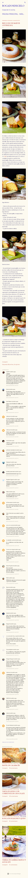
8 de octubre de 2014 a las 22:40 (12, 574)
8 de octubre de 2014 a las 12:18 (12, 426)
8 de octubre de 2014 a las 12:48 (12, 446)
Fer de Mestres (9, 725)
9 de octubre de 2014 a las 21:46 (12, 655)
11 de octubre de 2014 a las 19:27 (12, 668)
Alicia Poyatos (9, 565)
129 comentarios (13, 796)
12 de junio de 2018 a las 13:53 (11, 739)
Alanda (7, 613)
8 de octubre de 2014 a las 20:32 (12, 536)
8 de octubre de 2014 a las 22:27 (12, 561)
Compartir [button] (5, 362)
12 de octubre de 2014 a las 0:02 (12, 694)
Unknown (8, 416)
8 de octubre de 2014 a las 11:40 (12, 397)
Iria (7, 440)
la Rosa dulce (9, 502)
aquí (5, 156)
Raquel (8, 624)
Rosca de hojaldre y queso (14, 818)
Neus (7, 587)
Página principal (10, 14)
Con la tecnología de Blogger (15, 873)
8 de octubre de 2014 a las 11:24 (12, 385)
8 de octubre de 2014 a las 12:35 (12, 436)
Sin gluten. (17, 364)
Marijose (8, 462)
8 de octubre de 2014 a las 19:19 (12, 521)
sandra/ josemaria (10, 471)
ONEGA (8, 698)
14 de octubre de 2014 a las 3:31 (12, 709)
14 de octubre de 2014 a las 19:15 (12, 721)
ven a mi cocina (10, 525)
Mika (7, 491)
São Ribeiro (9, 401)
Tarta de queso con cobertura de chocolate (13, 792)
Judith (7, 371)
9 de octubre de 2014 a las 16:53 (12, 645)
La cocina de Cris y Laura (12, 636)
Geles (7, 713)
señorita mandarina (10, 450)
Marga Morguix (9, 659)
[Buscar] (25, 2)
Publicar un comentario (8, 742)
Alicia (7, 389)
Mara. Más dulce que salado (12, 513)
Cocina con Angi (10, 549)
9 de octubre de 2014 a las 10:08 (12, 620)
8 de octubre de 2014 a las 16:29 (12, 475)
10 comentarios (13, 864)
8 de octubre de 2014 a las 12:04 (12, 412)
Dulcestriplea (9, 649)
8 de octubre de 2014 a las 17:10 (12, 498)
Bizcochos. (11, 364)
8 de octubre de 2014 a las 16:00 (12, 467)
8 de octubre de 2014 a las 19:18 (12, 509)
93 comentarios (13, 821)
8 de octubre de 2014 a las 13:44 (12, 458)
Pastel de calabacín (11, 765)
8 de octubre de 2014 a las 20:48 (12, 545)
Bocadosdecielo (13, 5)
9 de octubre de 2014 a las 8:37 (12, 583)
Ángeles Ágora (9, 479)
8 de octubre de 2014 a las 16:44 (12, 487)
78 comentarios (13, 768)
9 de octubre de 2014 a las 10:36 (12, 632)
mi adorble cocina (10, 540)
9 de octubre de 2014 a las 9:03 (12, 609)
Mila (7, 578)
